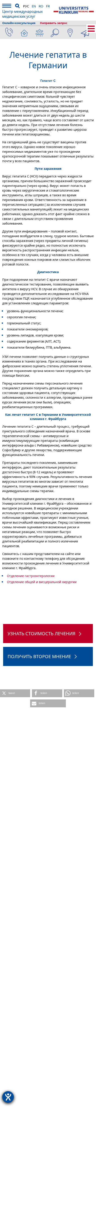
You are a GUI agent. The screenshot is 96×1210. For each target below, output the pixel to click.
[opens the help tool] (8, 1097)
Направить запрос (53, 23)
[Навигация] (6, 6)
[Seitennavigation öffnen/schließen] (91, 28)
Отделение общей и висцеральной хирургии (42, 582)
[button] (15, 693)
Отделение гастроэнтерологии (30, 576)
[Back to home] (74, 10)
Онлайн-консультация (18, 23)
